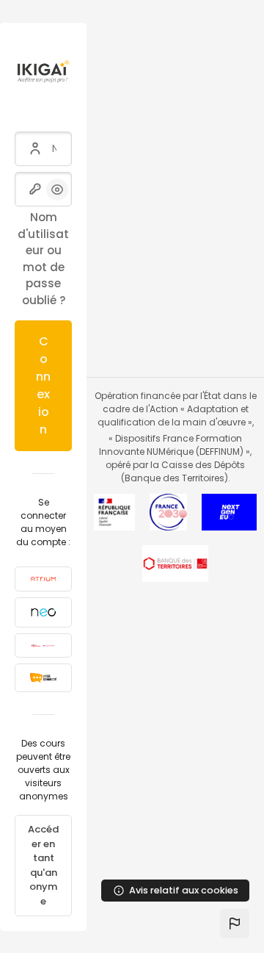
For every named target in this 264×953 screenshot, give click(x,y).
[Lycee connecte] (43, 677)
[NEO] (43, 612)
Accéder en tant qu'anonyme (43, 865)
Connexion (43, 385)
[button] (234, 923)
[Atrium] (43, 579)
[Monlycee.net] (43, 645)
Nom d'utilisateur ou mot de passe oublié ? (43, 258)
